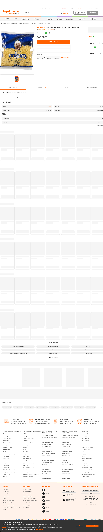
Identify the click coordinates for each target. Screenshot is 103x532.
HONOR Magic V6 (85, 476)
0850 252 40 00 (90, 499)
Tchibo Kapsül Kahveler (28, 454)
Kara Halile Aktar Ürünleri (47, 440)
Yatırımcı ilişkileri (6, 493)
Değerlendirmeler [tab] (40, 87)
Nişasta (4, 460)
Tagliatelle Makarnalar (47, 462)
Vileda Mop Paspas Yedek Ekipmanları (70, 435)
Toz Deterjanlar (6, 436)
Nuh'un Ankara (42, 27)
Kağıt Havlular (6, 456)
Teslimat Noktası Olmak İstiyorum (30, 500)
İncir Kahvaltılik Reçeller (67, 451)
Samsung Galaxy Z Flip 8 (87, 472)
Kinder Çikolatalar (66, 446)
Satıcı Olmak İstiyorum (27, 491)
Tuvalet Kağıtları (6, 451)
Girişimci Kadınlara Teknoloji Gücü (30, 498)
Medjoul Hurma (45, 449)
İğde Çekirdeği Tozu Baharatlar (68, 437)
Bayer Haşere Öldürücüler (28, 467)
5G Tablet (84, 460)
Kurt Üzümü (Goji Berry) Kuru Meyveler (70, 449)
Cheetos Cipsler (65, 442)
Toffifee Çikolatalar (66, 467)
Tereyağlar (5, 463)
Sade (50, 106)
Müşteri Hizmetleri (72, 8)
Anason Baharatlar (46, 467)
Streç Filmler (6, 458)
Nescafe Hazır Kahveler (28, 445)
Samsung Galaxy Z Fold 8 (87, 467)
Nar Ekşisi (5, 476)
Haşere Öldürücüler (7, 438)
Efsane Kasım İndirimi (86, 442)
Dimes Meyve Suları (27, 469)
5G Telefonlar (84, 463)
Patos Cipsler (25, 436)
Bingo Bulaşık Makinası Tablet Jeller (30, 472)
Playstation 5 (84, 456)
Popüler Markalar (85, 440)
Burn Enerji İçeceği (66, 455)
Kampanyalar (54, 8)
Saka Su (24, 449)
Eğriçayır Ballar (26, 456)
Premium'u (12, 13)
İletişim (4, 509)
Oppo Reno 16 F (85, 465)
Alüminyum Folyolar (7, 447)
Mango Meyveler (65, 471)
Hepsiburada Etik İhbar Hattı (91, 505)
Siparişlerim (35, 8)
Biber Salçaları (65, 476)
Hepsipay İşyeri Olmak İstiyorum (29, 493)
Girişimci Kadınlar (63, 8)
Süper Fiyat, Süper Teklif (44, 8)
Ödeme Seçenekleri (27, 502)
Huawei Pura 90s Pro (86, 449)
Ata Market (91, 47)
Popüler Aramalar (85, 438)
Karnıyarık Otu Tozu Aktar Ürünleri (49, 437)
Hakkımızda (5, 489)
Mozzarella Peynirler (46, 478)
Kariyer (4, 498)
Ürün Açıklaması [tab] (13, 87)
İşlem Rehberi (25, 507)
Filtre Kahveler (6, 445)
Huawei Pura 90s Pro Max (87, 447)
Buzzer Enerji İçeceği (27, 460)
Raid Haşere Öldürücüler (28, 476)
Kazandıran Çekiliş (86, 454)
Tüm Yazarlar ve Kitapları (87, 436)
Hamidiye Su (25, 440)
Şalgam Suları (6, 465)
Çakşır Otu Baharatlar (47, 458)
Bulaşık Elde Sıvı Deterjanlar (9, 472)
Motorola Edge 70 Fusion (87, 458)
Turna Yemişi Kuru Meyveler (68, 464)
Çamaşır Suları (6, 467)
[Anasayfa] (1, 23)
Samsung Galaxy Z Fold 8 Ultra (88, 469)
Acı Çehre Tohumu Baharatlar (48, 453)
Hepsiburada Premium (83, 8)
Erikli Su (24, 433)
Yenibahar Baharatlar (46, 464)
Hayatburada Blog (26, 489)
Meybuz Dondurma (66, 453)
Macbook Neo (85, 451)
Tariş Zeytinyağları (66, 473)
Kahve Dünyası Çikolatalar (28, 442)
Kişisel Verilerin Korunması (8, 500)
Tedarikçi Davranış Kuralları (29, 496)
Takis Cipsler (25, 465)
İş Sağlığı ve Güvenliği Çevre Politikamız (11, 507)
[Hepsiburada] (11, 11)
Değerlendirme (50, 29)
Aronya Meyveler (46, 455)
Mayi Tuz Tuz (26, 447)
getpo (90, 36)
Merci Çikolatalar (26, 451)
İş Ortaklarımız (6, 491)
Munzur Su (64, 460)
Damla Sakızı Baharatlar (47, 476)
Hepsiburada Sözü (85, 433)
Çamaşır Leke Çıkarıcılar (8, 442)
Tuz (4, 433)
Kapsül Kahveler (6, 449)
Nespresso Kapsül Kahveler (29, 438)
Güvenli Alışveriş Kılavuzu (8, 505)
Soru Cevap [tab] (66, 87)
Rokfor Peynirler (65, 440)
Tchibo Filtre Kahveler (66, 444)
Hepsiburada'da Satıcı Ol (94, 8)
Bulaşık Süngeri (6, 474)
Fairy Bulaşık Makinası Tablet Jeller (30, 463)
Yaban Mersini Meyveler (47, 435)
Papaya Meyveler (46, 473)
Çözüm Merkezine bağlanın (90, 490)
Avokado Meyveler (46, 446)
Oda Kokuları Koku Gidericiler (9, 469)
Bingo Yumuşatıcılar (27, 458)
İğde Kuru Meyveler (46, 444)
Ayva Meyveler (65, 462)
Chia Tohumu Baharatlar (47, 442)
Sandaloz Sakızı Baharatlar (48, 460)
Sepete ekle (54, 42)
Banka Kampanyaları (27, 505)
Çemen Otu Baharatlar (47, 451)
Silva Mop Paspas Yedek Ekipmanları (31, 474)
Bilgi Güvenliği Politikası (8, 502)
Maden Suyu (6, 440)
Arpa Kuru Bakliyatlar (46, 469)
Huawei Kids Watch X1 (86, 445)
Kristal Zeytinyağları (66, 478)
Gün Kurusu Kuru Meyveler (67, 469)
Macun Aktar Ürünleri (66, 458)
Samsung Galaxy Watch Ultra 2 (88, 474)
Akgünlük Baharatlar (46, 471)
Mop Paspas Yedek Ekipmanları (10, 454)
